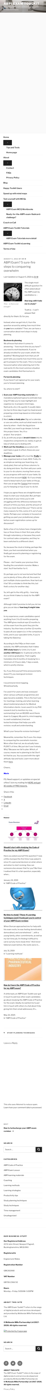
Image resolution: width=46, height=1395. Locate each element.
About (6, 157)
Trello (36, 456)
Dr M (24, 259)
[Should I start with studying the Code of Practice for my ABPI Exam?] (23, 842)
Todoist (24, 484)
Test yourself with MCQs (14, 199)
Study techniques (11, 1205)
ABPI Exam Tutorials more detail (21, 238)
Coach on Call (9, 222)
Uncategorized (10, 1215)
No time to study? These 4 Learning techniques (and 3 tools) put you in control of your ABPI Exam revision (22, 918)
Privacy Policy (12, 177)
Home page (11, 152)
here (11, 762)
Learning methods (12, 1185)
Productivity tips (11, 1195)
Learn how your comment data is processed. (23, 1107)
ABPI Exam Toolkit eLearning (16, 243)
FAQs (8, 173)
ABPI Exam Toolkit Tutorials (16, 228)
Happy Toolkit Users (12, 188)
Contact (10, 168)
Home (6, 137)
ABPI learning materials (14, 1175)
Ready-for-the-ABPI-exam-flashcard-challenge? (23, 216)
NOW (24, 478)
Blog (5, 183)
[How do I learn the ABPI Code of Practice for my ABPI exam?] (23, 980)
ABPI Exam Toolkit (21, 3)
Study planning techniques (21, 1033)
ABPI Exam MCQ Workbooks (19, 209)
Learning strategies (12, 1190)
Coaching (8, 1180)
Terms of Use (9, 249)
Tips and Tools (13, 147)
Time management (12, 1210)
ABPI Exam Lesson (12, 1170)
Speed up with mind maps (15, 193)
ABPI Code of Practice (13, 1165)
